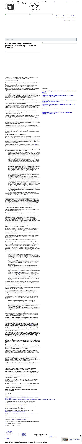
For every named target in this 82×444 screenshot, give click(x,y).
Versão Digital (67, 20)
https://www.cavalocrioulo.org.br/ (19, 419)
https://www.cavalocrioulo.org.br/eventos (18, 404)
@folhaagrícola (53, 436)
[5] (35, 144)
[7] (15, 194)
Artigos (62, 17)
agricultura (58, 15)
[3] (36, 117)
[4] (37, 118)
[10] (19, 272)
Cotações (74, 17)
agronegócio (73, 15)
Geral (58, 17)
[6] (39, 149)
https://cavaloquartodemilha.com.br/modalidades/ (15, 411)
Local (68, 17)
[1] (17, 80)
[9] (16, 228)
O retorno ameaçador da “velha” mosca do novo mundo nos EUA (58, 109)
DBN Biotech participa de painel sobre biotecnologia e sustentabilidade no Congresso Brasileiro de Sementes (59, 100)
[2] (24, 95)
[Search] (76, 39)
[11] (32, 324)
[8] (27, 194)
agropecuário (65, 15)
